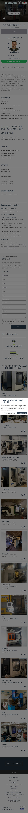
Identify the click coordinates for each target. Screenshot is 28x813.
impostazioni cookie (9, 413)
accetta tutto (22, 413)
